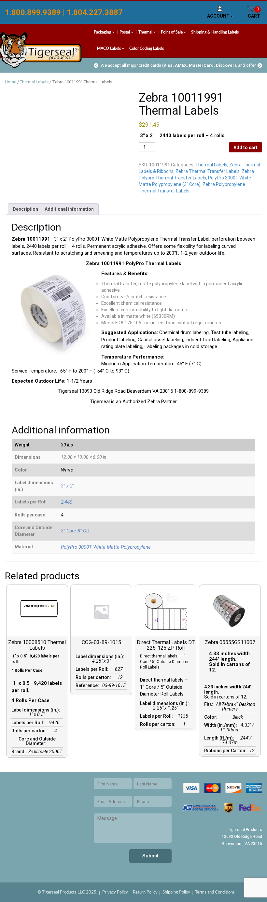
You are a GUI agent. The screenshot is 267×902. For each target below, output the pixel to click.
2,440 (66, 502)
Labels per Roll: (28, 722)
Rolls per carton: (30, 730)
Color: (211, 717)
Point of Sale (172, 32)
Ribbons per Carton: (226, 750)
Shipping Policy (176, 892)
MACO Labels (109, 48)
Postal (125, 32)
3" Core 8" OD (75, 531)
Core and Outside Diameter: (37, 741)
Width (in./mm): (221, 725)
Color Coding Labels (146, 48)
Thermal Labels (34, 81)
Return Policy (145, 892)
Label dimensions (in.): (36, 710)
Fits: (209, 704)
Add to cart (245, 147)
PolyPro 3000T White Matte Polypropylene (106, 547)
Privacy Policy (115, 892)
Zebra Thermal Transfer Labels (208, 171)
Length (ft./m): (220, 738)
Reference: (88, 685)
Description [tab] (25, 209)
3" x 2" (67, 486)
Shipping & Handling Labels (215, 32)
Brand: (19, 751)
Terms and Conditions (215, 892)
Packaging (103, 32)
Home (10, 81)
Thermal (145, 32)
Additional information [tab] (69, 209)
